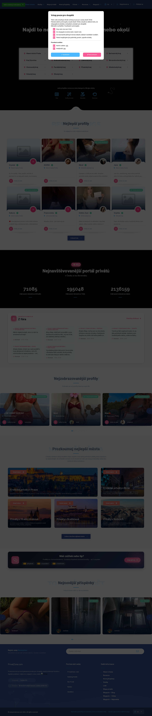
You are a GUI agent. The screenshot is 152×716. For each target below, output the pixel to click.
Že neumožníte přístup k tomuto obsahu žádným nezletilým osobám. (77, 35)
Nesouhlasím (92, 54)
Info (67, 45)
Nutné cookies (62, 45)
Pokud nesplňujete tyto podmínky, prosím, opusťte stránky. (74, 37)
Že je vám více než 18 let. (64, 29)
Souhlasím (66, 54)
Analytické (61, 48)
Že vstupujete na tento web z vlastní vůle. (69, 32)
